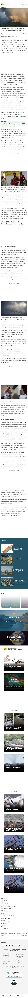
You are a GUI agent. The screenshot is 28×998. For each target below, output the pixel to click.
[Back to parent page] (3, 6)
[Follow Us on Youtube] (9, 945)
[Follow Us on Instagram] (6, 945)
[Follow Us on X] (19, 945)
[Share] (2, 34)
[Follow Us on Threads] (16, 945)
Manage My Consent (6, 908)
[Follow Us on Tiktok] (12, 945)
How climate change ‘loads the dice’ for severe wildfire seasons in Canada (13, 124)
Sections (23, 7)
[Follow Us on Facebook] (3, 945)
